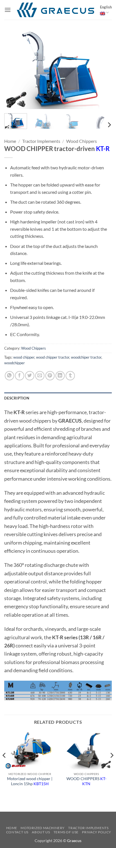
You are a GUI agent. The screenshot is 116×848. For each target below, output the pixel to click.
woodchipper (14, 363)
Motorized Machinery (43, 828)
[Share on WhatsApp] (9, 375)
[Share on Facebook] (19, 375)
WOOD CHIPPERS (86, 781)
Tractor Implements (41, 141)
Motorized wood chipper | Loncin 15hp (29, 781)
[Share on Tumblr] (70, 375)
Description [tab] (16, 398)
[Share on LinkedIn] (60, 375)
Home (10, 141)
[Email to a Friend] (39, 375)
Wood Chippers (81, 141)
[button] (7, 10)
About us (41, 832)
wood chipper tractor (52, 357)
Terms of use (66, 832)
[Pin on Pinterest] (50, 375)
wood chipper (23, 357)
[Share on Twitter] (29, 375)
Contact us (17, 832)
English (106, 7)
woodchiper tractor (86, 357)
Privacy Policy (96, 832)
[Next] (102, 69)
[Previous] (13, 69)
